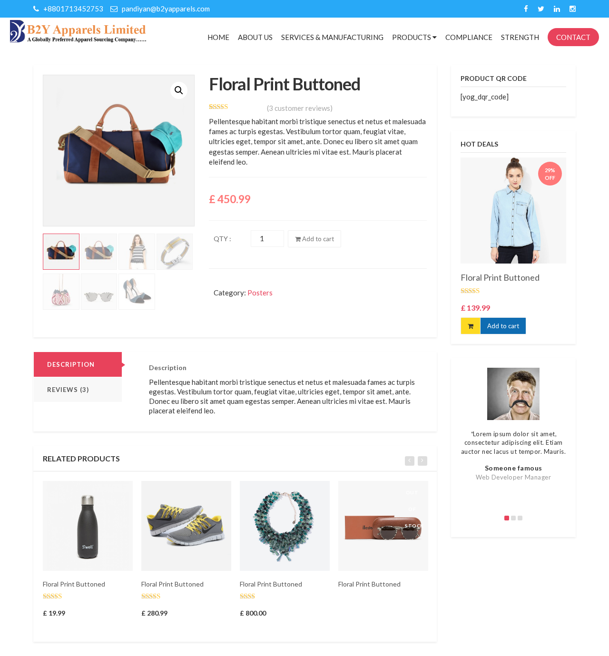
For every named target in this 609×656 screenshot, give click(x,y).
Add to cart (317, 239)
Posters (260, 292)
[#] (526, 8)
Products (412, 37)
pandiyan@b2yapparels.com (165, 8)
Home (218, 37)
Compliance (468, 37)
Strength (520, 37)
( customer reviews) (300, 108)
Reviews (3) (68, 389)
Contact (573, 37)
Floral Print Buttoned (74, 584)
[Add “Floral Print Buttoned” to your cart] (79, 492)
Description (71, 364)
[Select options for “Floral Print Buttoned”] (375, 492)
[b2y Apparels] (78, 30)
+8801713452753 (72, 8)
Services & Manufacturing (332, 37)
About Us (255, 37)
